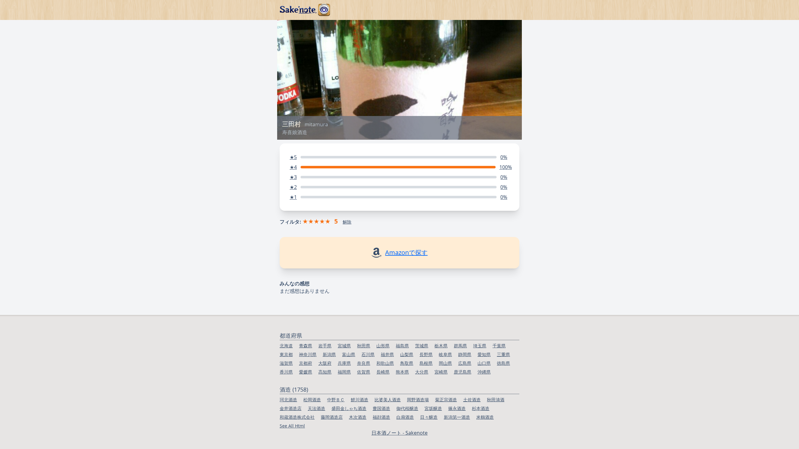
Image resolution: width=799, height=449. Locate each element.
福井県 (387, 354)
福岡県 (344, 372)
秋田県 (363, 346)
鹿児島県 (462, 372)
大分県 (421, 372)
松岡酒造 (312, 400)
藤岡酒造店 (332, 417)
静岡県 (464, 354)
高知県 (324, 372)
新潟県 (329, 354)
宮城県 (344, 346)
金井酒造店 (290, 408)
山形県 (383, 346)
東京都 (286, 354)
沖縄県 (484, 372)
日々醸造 (429, 417)
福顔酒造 (381, 417)
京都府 (305, 363)
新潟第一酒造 (457, 417)
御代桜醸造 (407, 408)
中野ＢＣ (336, 400)
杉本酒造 (480, 408)
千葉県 (499, 346)
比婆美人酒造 (388, 400)
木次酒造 (357, 417)
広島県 (464, 363)
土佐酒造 (472, 400)
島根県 (426, 363)
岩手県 (324, 346)
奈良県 (363, 363)
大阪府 (324, 363)
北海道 (286, 346)
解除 (347, 222)
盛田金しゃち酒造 (348, 408)
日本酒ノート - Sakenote (399, 432)
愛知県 (484, 354)
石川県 (368, 354)
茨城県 (421, 346)
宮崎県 (441, 372)
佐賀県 (363, 372)
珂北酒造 (288, 400)
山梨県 (406, 354)
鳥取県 (406, 363)
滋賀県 (286, 363)
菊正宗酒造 (446, 400)
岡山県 (445, 363)
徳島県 (503, 363)
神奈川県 (307, 354)
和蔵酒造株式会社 (297, 417)
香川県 (286, 372)
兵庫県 (344, 363)
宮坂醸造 (433, 408)
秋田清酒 (495, 400)
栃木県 (441, 346)
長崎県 (383, 372)
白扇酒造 (405, 417)
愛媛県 (305, 372)
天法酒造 (316, 408)
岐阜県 (445, 354)
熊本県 (402, 372)
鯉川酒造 (359, 400)
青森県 (305, 346)
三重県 (503, 354)
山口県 (484, 363)
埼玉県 (479, 346)
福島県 (402, 346)
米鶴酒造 (485, 417)
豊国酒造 (381, 408)
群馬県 (460, 346)
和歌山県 (385, 363)
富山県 (348, 354)
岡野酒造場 (418, 400)
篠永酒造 (457, 408)
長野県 (426, 354)
